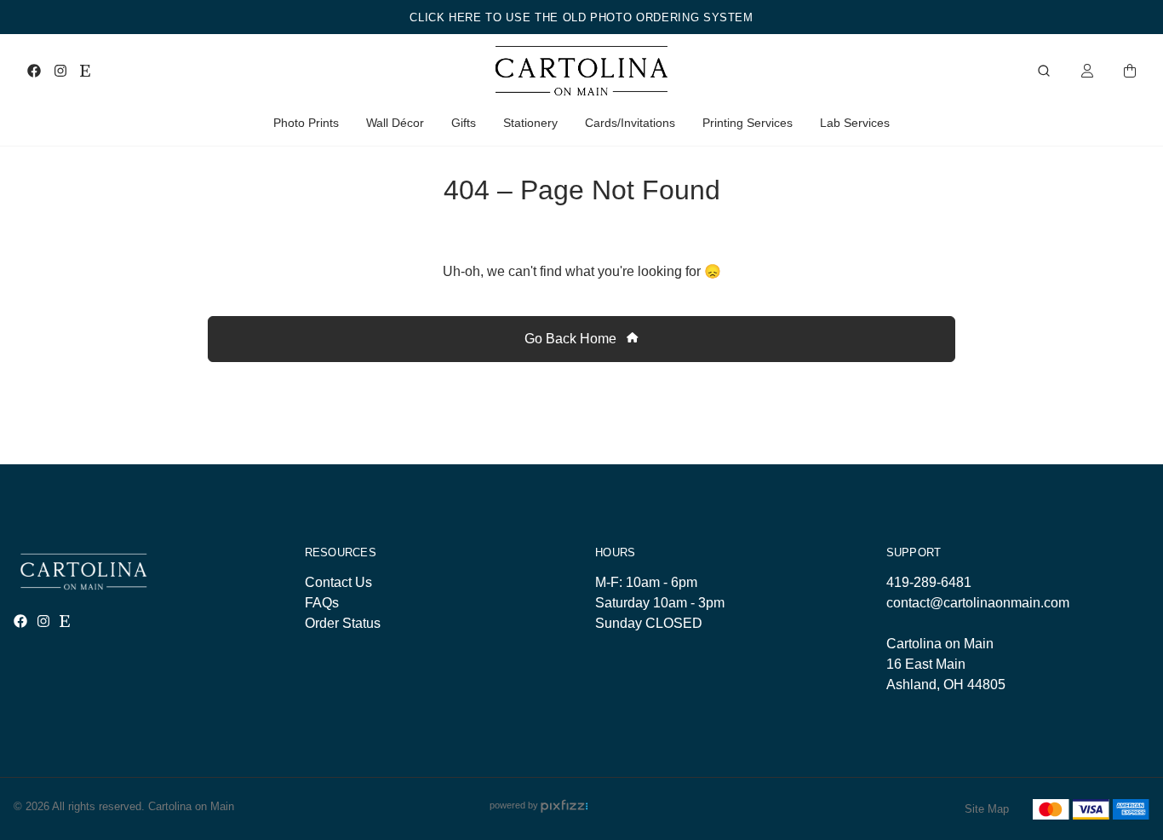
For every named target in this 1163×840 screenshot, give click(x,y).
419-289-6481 (928, 582)
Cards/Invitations (630, 122)
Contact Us (338, 582)
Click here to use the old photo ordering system (581, 17)
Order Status (343, 623)
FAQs (322, 602)
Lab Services (855, 122)
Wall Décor (395, 122)
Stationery (530, 122)
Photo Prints (306, 122)
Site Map (987, 809)
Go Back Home (572, 338)
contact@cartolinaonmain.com (977, 602)
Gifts (463, 122)
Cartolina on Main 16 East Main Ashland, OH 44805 (945, 664)
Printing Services (747, 122)
